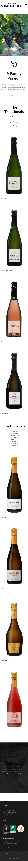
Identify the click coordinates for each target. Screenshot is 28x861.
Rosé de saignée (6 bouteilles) (8, 732)
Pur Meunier (4, 517)
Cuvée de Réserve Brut (6, 270)
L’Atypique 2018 (4, 660)
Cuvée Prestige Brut (6, 413)
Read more (25, 200)
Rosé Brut (3, 341)
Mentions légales (7, 847)
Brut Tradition (4, 198)
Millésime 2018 (4, 588)
